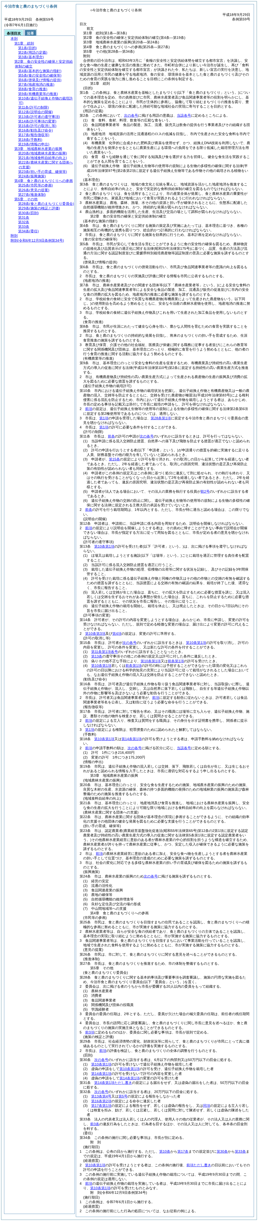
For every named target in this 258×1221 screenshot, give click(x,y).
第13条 (96, 656)
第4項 (116, 634)
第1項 (103, 418)
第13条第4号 (101, 1096)
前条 (111, 436)
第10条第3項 (95, 634)
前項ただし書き (198, 1165)
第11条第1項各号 (104, 652)
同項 (206, 1106)
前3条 (94, 1124)
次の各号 (131, 115)
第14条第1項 (131, 739)
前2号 (205, 491)
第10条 (164, 1151)
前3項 (89, 1032)
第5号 (122, 1096)
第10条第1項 (104, 546)
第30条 (222, 1151)
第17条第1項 (101, 1106)
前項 (88, 409)
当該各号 (184, 115)
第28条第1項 (161, 418)
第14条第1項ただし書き (113, 1083)
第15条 (114, 459)
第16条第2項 (101, 1101)
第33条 (240, 1151)
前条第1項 (176, 661)
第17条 (182, 1151)
